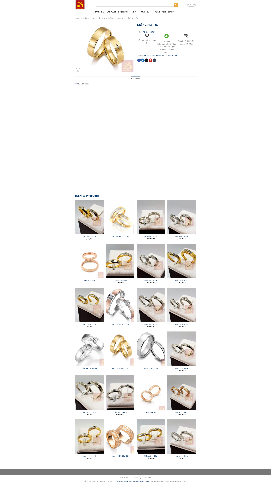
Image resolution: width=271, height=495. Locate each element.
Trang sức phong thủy (165, 12)
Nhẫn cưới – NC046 (151, 324)
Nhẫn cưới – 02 (151, 412)
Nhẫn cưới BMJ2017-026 (120, 456)
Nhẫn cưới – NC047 (89, 412)
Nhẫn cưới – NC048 (120, 412)
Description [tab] (135, 78)
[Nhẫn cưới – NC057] (181, 392)
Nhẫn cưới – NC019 (120, 280)
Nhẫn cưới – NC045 (181, 324)
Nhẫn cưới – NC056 (151, 236)
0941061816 (144, 481)
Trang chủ (99, 12)
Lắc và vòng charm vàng (117, 12)
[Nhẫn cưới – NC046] (151, 305)
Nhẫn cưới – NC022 (181, 280)
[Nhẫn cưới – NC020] (151, 436)
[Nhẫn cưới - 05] (89, 261)
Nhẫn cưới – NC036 (89, 324)
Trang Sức (146, 12)
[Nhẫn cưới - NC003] (89, 436)
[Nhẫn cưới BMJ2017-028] (89, 348)
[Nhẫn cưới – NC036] (89, 305)
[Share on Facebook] (139, 60)
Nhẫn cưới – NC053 (151, 280)
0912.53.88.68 (134, 481)
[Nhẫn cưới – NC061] (181, 436)
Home (77, 18)
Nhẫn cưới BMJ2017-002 (120, 368)
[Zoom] (78, 70)
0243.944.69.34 (149, 32)
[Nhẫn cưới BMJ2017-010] (120, 305)
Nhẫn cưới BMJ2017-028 (89, 368)
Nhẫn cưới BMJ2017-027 (150, 368)
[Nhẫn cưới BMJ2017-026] (120, 436)
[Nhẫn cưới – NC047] (89, 392)
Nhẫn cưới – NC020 (151, 456)
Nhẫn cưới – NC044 (181, 368)
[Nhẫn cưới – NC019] (120, 261)
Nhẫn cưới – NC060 (181, 236)
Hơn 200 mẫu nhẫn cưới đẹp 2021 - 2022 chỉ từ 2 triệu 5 (115, 18)
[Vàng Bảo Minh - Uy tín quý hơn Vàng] (84, 5)
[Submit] (176, 5)
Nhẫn (135, 12)
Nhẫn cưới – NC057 (181, 412)
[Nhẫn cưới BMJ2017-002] (120, 348)
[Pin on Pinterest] (150, 60)
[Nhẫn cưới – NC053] (151, 261)
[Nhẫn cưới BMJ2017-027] (151, 348)
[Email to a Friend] (146, 60)
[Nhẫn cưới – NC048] (120, 392)
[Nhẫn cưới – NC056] (151, 217)
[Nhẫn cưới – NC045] (181, 305)
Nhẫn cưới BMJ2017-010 (120, 324)
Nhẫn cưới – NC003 (89, 456)
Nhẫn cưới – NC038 (89, 236)
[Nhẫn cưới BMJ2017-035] (120, 217)
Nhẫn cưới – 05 (89, 280)
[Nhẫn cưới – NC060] (181, 217)
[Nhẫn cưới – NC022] (181, 261)
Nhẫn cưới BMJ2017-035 (120, 236)
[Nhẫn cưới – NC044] (181, 348)
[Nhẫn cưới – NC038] (89, 217)
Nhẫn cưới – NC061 (181, 456)
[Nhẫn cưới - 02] (151, 392)
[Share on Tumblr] (154, 60)
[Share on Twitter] (143, 60)
